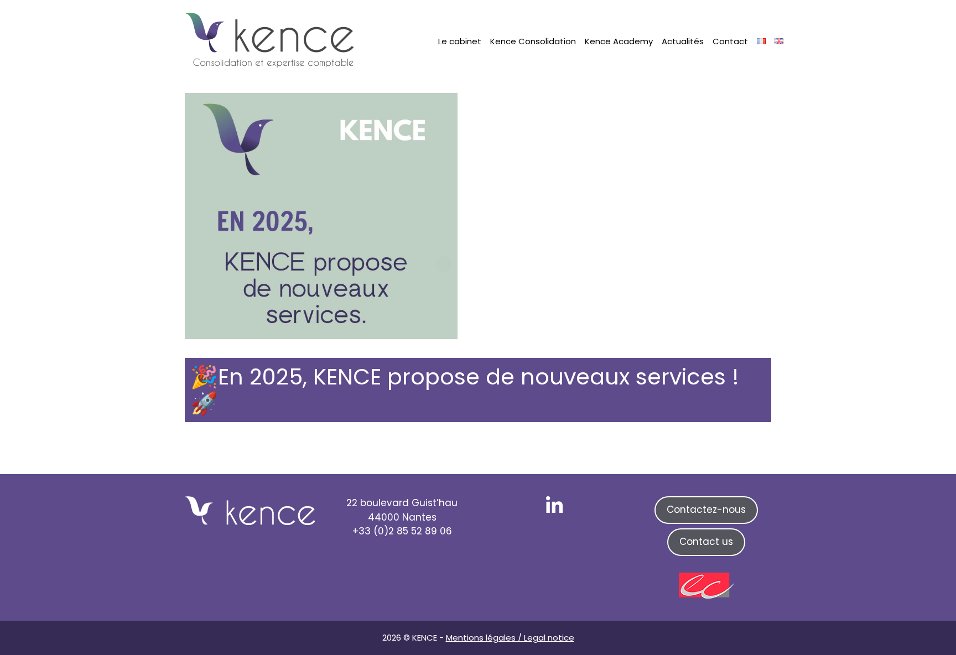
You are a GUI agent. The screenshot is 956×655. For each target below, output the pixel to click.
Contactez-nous (706, 509)
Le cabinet (459, 41)
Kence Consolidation (533, 41)
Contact (730, 41)
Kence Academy (619, 41)
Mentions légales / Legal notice (510, 637)
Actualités (683, 41)
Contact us (706, 541)
